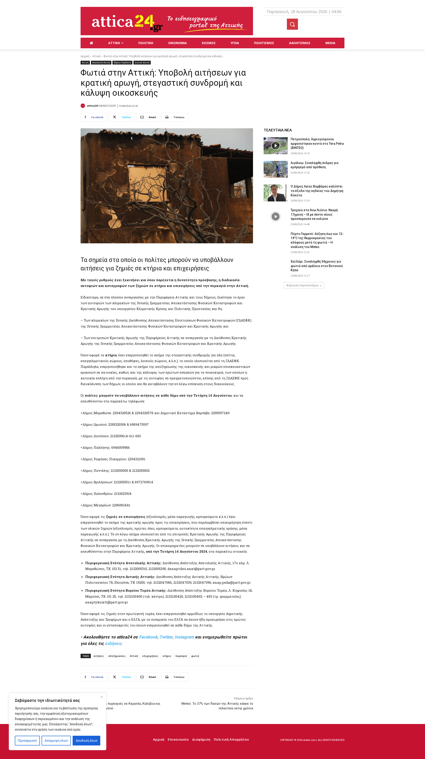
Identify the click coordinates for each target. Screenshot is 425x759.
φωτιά (195, 656)
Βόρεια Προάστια (122, 62)
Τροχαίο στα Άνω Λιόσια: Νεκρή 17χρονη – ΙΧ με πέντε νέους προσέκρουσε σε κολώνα (314, 214)
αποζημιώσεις (117, 656)
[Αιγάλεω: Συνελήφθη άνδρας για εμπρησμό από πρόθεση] (276, 169)
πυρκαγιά (181, 656)
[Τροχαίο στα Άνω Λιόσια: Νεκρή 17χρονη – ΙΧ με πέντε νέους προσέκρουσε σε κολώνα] (276, 216)
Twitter (166, 637)
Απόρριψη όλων (56, 740)
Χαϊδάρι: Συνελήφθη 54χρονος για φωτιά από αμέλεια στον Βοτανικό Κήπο (317, 266)
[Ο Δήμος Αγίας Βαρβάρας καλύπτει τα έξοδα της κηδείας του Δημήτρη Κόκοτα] (276, 192)
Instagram (184, 637)
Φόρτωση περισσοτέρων (302, 285)
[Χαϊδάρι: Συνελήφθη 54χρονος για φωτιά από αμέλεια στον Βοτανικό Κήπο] (276, 268)
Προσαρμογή (27, 740)
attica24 (92, 105)
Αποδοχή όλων (86, 740)
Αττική (96, 56)
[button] (292, 24)
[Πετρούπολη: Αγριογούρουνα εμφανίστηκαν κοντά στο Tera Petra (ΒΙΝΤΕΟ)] (276, 145)
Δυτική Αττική (142, 62)
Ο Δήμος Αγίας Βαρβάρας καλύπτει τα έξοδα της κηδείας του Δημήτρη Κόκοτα (317, 191)
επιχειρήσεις (150, 656)
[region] (57, 721)
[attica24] (83, 105)
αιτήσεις (98, 656)
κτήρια (167, 656)
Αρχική (85, 56)
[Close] (101, 696)
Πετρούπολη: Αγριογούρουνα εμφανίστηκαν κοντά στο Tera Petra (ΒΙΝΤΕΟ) (317, 143)
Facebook (148, 637)
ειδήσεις (113, 643)
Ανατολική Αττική (101, 62)
